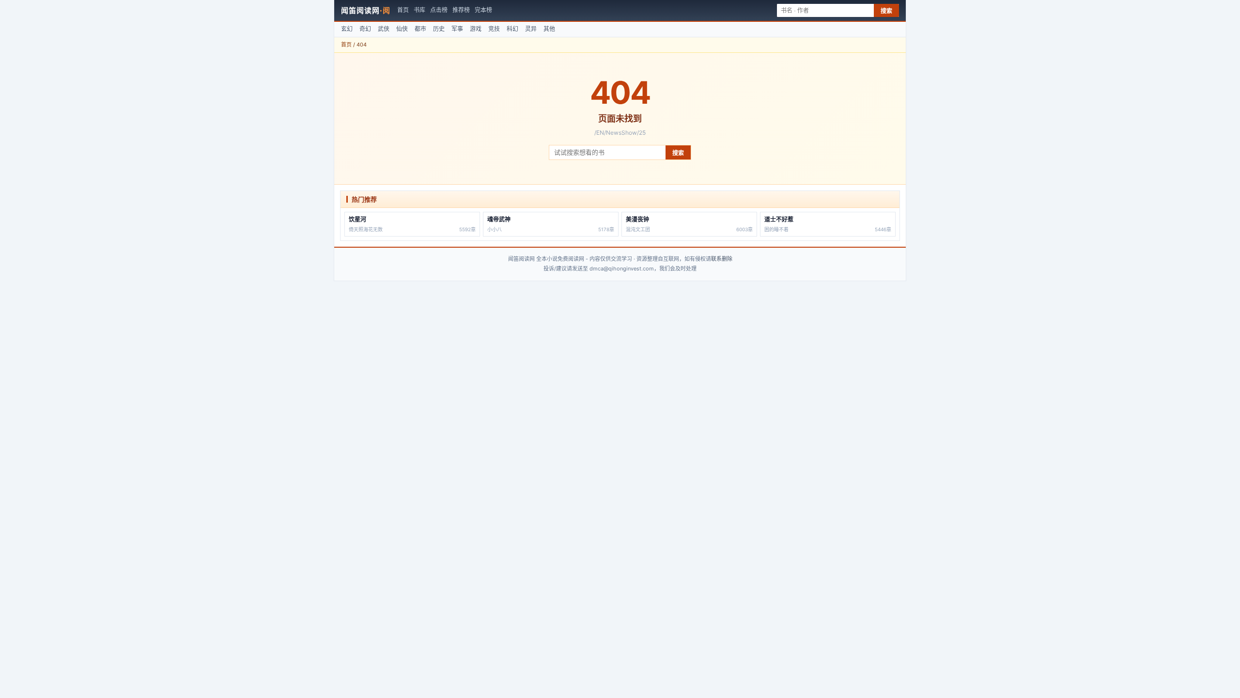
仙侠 (402, 28)
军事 (457, 28)
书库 (419, 10)
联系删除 (721, 258)
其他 (549, 28)
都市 (420, 28)
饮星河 (357, 219)
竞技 (494, 28)
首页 (403, 10)
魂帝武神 (499, 219)
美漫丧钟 (637, 219)
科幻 (512, 28)
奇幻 (365, 28)
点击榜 (439, 10)
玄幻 (347, 28)
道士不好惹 (778, 219)
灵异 (531, 28)
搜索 (886, 11)
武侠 (383, 28)
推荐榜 (461, 10)
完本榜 (483, 10)
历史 (439, 28)
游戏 (475, 28)
